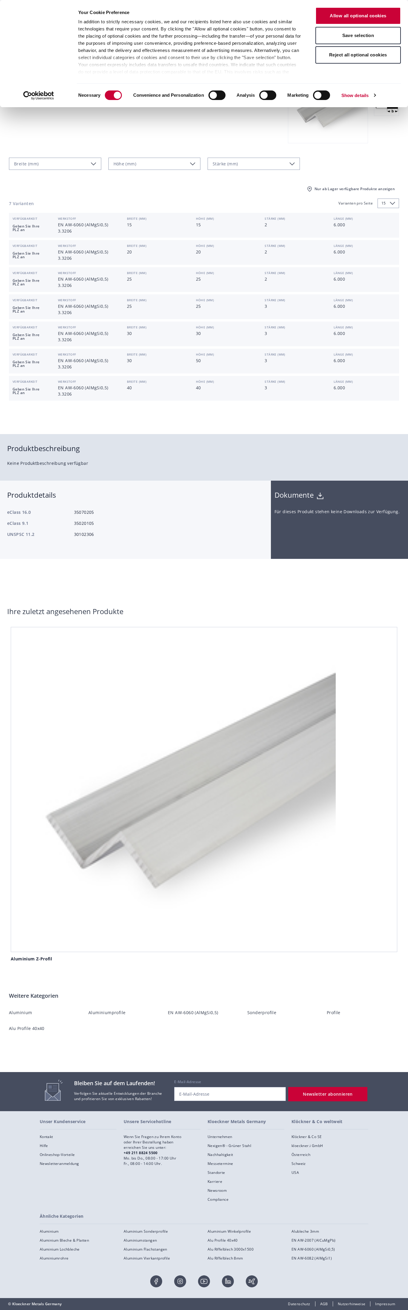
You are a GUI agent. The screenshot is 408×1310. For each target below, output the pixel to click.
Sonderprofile (261, 1012)
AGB (324, 1303)
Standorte (216, 1172)
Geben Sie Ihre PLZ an (26, 228)
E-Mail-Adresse (187, 1081)
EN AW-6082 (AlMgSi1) (312, 1258)
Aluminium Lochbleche (60, 1249)
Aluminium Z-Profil (31, 959)
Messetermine (220, 1163)
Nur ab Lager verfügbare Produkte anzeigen (355, 188)
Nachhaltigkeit (220, 1154)
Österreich (301, 1154)
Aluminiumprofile (106, 1012)
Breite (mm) (136, 218)
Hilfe (44, 1145)
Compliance (218, 1199)
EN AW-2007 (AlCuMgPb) (313, 1240)
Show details (355, 95)
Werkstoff (67, 218)
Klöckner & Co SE (307, 1136)
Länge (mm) (343, 218)
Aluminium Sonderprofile (146, 1231)
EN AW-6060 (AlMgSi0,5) (193, 1012)
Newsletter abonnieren (327, 1094)
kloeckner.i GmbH (307, 1145)
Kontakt (46, 1136)
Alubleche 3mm (305, 1231)
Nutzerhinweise (352, 1303)
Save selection (358, 35)
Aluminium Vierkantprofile (147, 1258)
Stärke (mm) (275, 218)
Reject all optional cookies (358, 54)
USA (295, 1172)
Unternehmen (220, 1136)
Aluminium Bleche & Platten (64, 1240)
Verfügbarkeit (25, 218)
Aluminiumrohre (54, 1258)
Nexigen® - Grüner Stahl (229, 1145)
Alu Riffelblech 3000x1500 (231, 1249)
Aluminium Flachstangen (145, 1249)
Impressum (385, 1303)
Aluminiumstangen (140, 1240)
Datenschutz (299, 1303)
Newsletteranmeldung (59, 1163)
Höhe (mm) (205, 218)
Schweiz (299, 1163)
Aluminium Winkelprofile (229, 1231)
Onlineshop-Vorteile (57, 1154)
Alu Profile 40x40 (27, 1028)
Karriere (215, 1181)
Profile (333, 1012)
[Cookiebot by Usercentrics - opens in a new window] (39, 95)
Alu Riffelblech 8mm (225, 1258)
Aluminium (20, 1012)
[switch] (217, 95)
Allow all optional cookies (358, 15)
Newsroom (217, 1190)
